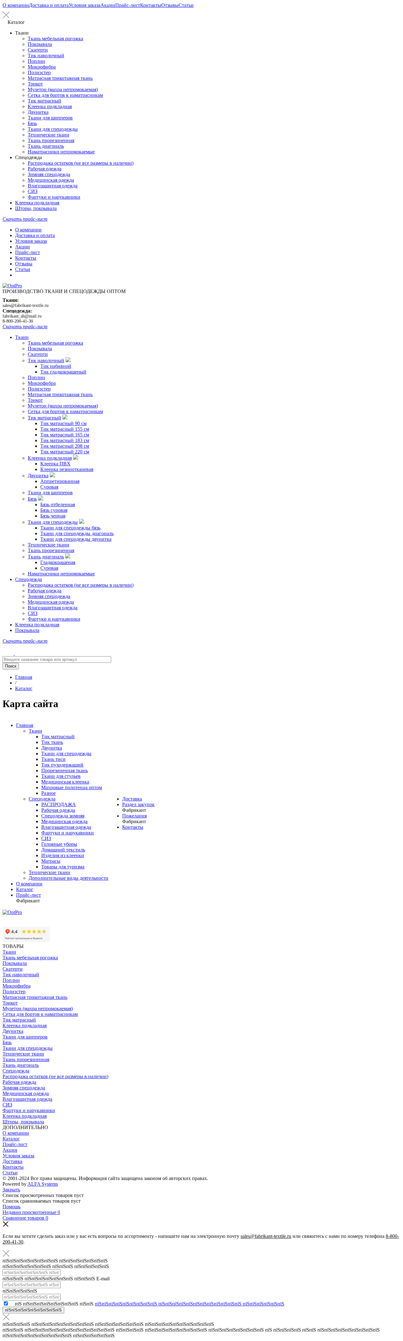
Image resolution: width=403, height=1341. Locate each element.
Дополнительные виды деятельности (68, 878)
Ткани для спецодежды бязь (70, 527)
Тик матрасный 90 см (63, 423)
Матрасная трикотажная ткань (60, 78)
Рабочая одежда (44, 168)
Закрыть (11, 1189)
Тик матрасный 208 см (64, 446)
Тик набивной (55, 366)
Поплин (36, 61)
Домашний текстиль (63, 849)
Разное (48, 793)
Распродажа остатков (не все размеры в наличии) (80, 163)
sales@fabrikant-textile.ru (25, 305)
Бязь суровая (53, 510)
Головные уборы (59, 844)
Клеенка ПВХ (55, 463)
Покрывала (40, 44)
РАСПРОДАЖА (58, 804)
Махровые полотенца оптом (71, 787)
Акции (107, 5)
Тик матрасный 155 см (64, 429)
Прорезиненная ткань (64, 770)
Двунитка (38, 112)
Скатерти (38, 50)
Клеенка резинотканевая (66, 469)
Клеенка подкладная (50, 106)
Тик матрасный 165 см (64, 434)
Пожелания (134, 815)
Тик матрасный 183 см (64, 440)
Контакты (150, 5)
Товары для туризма (62, 866)
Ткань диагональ (46, 146)
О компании (16, 5)
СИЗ (32, 191)
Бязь (32, 123)
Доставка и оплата (49, 5)
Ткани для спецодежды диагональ (77, 533)
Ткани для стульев (61, 776)
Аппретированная (59, 481)
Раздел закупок (138, 804)
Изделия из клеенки (62, 855)
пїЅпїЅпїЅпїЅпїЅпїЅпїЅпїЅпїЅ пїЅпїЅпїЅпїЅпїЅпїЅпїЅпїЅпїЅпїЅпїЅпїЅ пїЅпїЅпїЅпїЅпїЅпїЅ (189, 1303)
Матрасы (50, 861)
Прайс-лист (127, 5)
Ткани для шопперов (50, 117)
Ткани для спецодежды (53, 129)
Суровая (49, 487)
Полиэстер (39, 72)
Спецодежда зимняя (62, 815)
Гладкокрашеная (57, 562)
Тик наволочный (46, 55)
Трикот (35, 83)
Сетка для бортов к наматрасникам (65, 95)
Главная (24, 725)
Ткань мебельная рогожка (55, 38)
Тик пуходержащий (62, 764)
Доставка (132, 798)
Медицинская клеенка (65, 781)
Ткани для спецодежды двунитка (75, 539)
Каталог (24, 889)
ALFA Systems (42, 1184)
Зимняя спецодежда (49, 174)
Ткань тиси (53, 759)
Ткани (22, 337)
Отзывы (170, 5)
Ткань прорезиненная (51, 140)
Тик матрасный (44, 100)
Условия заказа (84, 5)
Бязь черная (52, 515)
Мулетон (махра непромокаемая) (63, 89)
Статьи (186, 5)
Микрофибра (42, 66)
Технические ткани (48, 134)
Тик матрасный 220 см (64, 451)
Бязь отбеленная (57, 504)
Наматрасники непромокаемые (61, 151)
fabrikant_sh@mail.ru (22, 316)
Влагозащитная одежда (52, 185)
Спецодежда (28, 579)
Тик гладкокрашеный (63, 371)
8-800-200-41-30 (18, 321)
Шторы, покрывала (36, 208)
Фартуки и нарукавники (54, 197)
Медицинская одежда (51, 180)
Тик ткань (52, 742)
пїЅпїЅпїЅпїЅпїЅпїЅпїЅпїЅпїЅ (33, 1310)
